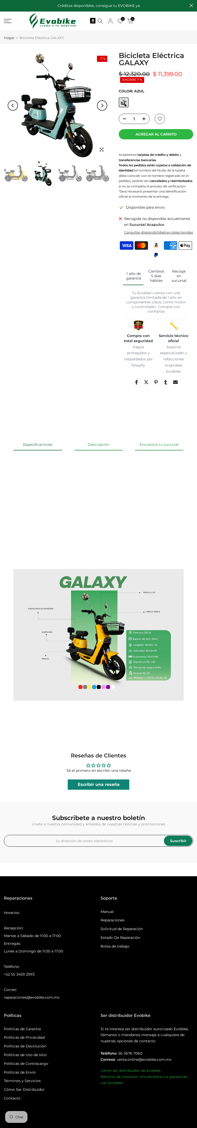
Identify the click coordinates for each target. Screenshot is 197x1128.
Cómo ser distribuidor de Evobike (131, 1070)
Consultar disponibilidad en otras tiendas (158, 232)
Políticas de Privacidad (24, 1037)
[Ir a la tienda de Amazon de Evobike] (92, 21)
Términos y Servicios (22, 1080)
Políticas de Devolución (25, 1046)
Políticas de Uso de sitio (25, 1055)
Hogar (9, 38)
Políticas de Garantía (22, 1029)
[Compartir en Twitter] (146, 382)
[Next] (102, 105)
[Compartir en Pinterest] (156, 382)
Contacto (12, 1098)
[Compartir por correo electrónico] (175, 382)
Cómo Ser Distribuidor (24, 1089)
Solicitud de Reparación (122, 929)
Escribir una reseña (99, 784)
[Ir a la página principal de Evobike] (52, 21)
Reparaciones (112, 920)
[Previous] (13, 105)
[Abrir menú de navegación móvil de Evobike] (10, 21)
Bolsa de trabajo (115, 946)
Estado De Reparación (120, 937)
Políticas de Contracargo (26, 1063)
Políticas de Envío (20, 1072)
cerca (6, 5)
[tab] (133, 276)
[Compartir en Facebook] (136, 382)
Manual (107, 911)
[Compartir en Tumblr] (165, 382)
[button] (38, 497)
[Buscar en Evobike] (100, 21)
